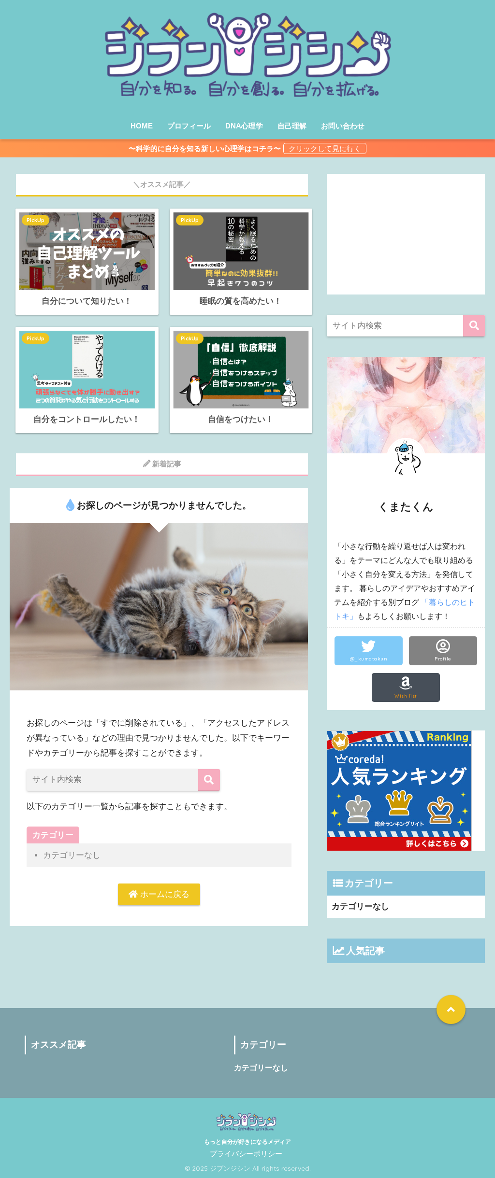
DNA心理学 (244, 126)
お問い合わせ (342, 126)
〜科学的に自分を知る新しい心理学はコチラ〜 (205, 148)
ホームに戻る (163, 894)
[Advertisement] (406, 234)
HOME (142, 126)
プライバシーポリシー (246, 1154)
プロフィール (189, 126)
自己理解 (291, 126)
